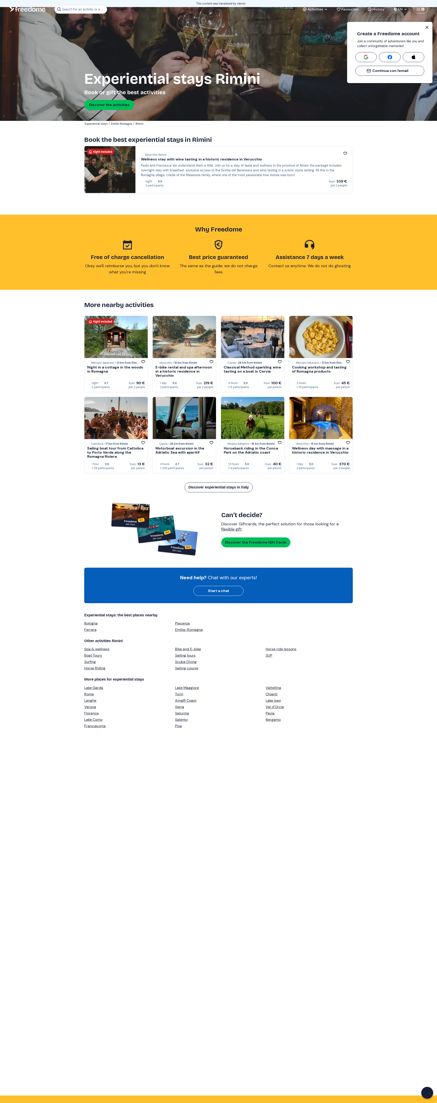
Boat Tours (93, 655)
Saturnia (182, 713)
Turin (179, 694)
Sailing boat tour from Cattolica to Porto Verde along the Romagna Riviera (115, 452)
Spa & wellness (96, 649)
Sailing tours (185, 655)
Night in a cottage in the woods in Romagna (115, 369)
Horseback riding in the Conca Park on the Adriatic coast (251, 450)
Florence (91, 713)
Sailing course (186, 668)
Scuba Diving (186, 661)
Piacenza (182, 623)
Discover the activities (109, 104)
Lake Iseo (273, 700)
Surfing (90, 661)
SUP (269, 655)
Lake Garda (93, 687)
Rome (89, 694)
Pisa (178, 726)
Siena (179, 706)
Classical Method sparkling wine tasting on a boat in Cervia (252, 369)
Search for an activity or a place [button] (84, 9)
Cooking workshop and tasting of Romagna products (319, 369)
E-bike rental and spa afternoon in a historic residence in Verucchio (183, 371)
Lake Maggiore (187, 687)
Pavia (270, 713)
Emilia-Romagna (189, 629)
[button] (427, 1093)
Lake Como (93, 719)
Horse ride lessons (281, 649)
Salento (181, 719)
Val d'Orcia (275, 706)
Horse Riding (94, 668)
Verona (90, 706)
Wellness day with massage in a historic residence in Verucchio (320, 450)
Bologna (91, 623)
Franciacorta (95, 726)
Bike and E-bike (188, 649)
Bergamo (273, 719)
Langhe (90, 700)
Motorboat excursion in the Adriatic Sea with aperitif (179, 450)
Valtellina (273, 687)
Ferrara (90, 629)
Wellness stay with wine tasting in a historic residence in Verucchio (201, 159)
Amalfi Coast (185, 700)
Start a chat (218, 590)
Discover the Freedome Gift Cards (256, 542)
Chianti (271, 694)
